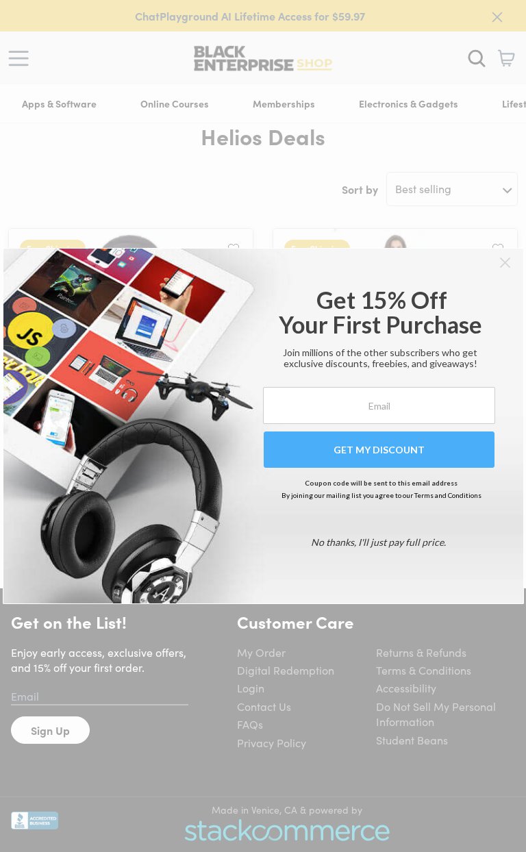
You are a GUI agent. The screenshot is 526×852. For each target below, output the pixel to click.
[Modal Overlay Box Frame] (263, 426)
